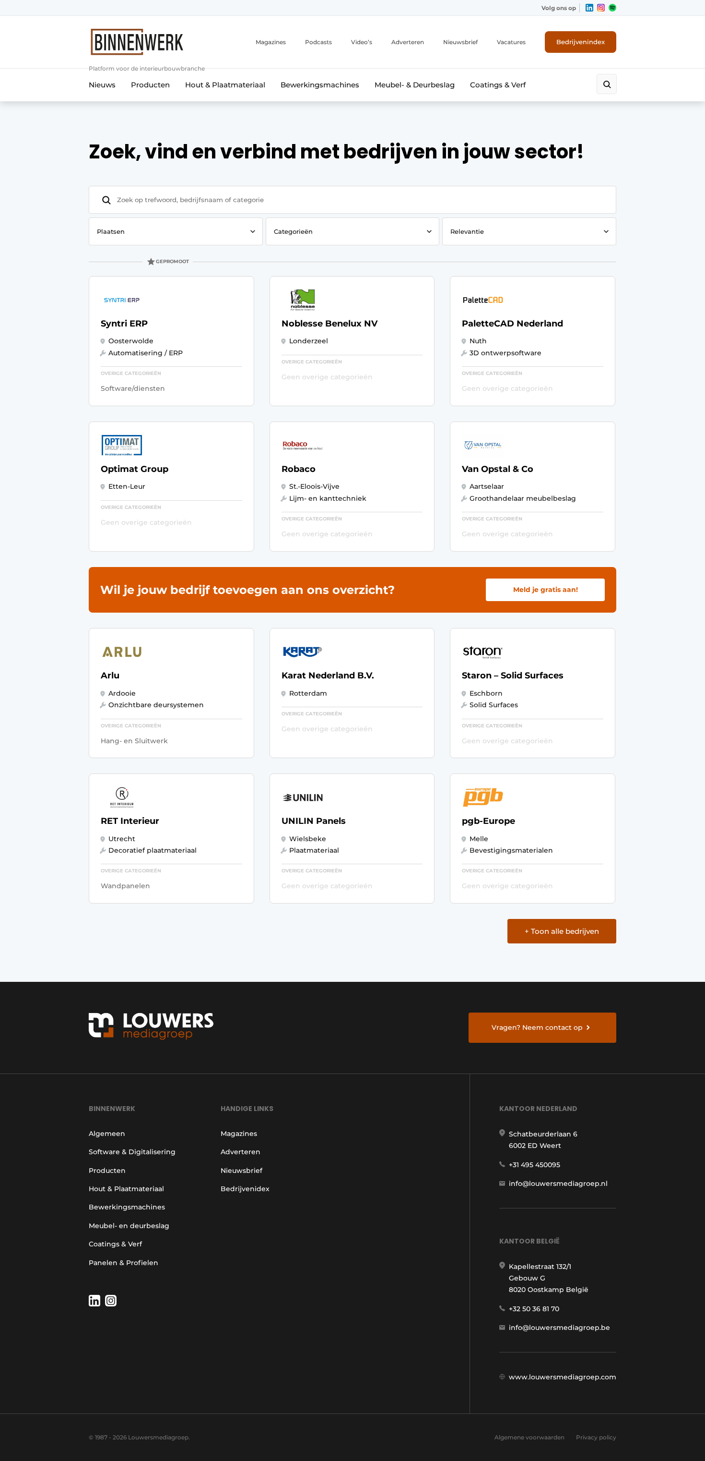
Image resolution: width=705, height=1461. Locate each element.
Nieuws (102, 84)
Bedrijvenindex (580, 42)
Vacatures (511, 42)
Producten (150, 84)
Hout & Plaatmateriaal (225, 84)
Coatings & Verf (498, 84)
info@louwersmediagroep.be (559, 1327)
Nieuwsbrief (460, 42)
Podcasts (318, 42)
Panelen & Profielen (123, 1262)
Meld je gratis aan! (545, 589)
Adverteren (407, 42)
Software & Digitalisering (132, 1151)
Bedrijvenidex (245, 1188)
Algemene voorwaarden (529, 1437)
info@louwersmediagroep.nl (558, 1183)
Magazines (271, 42)
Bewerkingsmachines (320, 84)
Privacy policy (596, 1437)
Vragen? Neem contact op (537, 1027)
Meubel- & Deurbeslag (415, 84)
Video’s (361, 42)
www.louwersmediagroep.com (562, 1377)
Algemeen (107, 1133)
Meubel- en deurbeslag (129, 1225)
